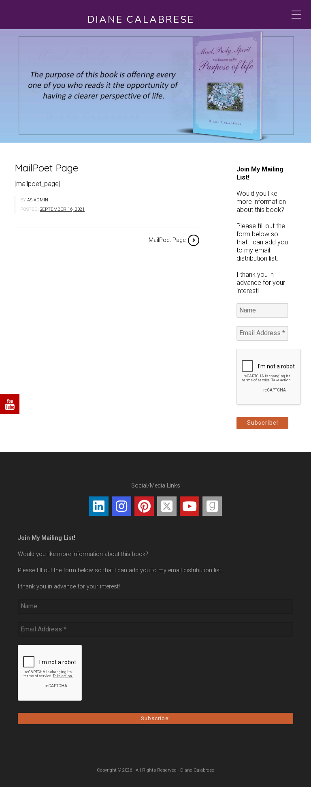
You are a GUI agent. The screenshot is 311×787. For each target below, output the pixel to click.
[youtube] (189, 506)
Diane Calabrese (140, 20)
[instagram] (121, 506)
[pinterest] (144, 506)
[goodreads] (212, 506)
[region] (155, 86)
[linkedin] (99, 506)
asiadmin (37, 200)
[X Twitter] (167, 506)
